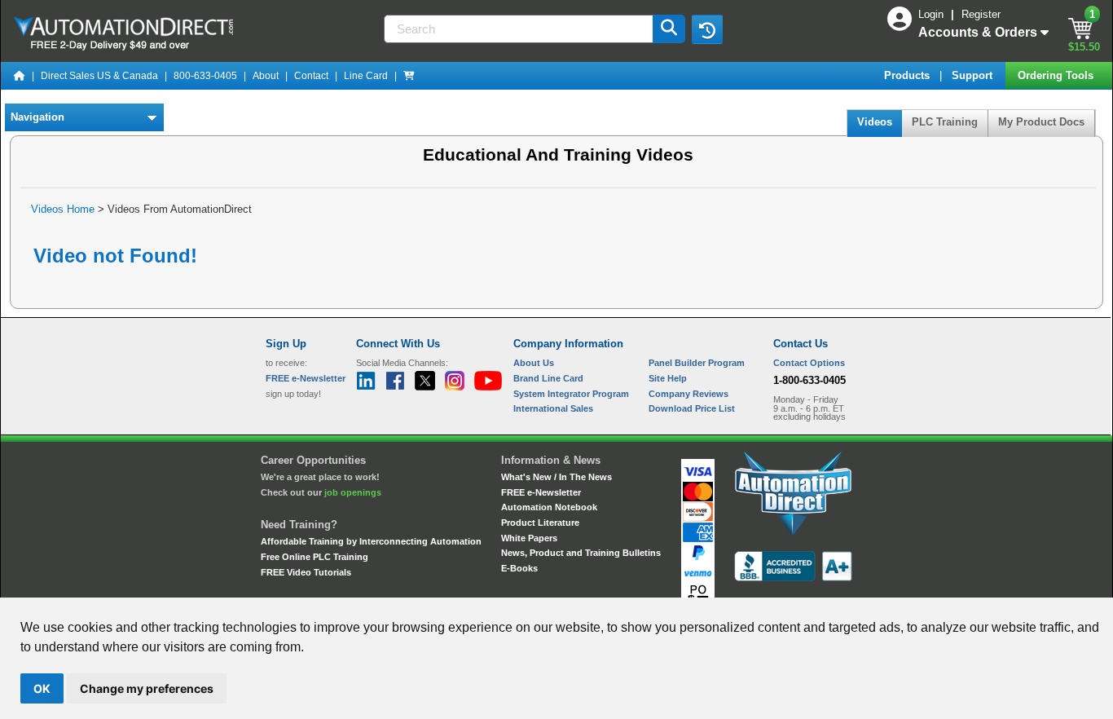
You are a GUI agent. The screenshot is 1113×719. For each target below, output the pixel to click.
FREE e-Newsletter (541, 492)
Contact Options (809, 363)
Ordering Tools (1057, 75)
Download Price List (692, 408)
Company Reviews (688, 394)
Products (908, 75)
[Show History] (707, 29)
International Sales (553, 408)
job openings (352, 492)
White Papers (529, 538)
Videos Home (63, 209)
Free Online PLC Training (314, 557)
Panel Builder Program (697, 363)
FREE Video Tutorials (306, 572)
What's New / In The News (556, 477)
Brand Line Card (548, 378)
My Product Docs (1041, 122)
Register (981, 14)
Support (974, 75)
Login (932, 14)
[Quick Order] (409, 75)
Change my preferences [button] (146, 688)
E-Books (519, 568)
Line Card (366, 76)
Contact (311, 76)
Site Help (668, 378)
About (266, 76)
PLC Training (945, 122)
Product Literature (540, 522)
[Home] (19, 75)
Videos (874, 122)
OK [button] (42, 688)
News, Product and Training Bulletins (581, 553)
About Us (533, 363)
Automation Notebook (549, 507)
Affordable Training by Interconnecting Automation (371, 541)
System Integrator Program (571, 394)
